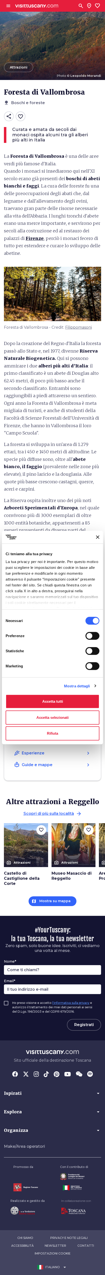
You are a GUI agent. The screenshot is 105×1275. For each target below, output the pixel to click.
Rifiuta (52, 733)
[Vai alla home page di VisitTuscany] (36, 6)
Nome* (10, 961)
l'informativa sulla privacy (70, 1003)
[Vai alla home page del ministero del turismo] (74, 1187)
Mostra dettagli (77, 686)
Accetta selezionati (52, 717)
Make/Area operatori (24, 1146)
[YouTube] (67, 1074)
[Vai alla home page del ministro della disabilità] (74, 1176)
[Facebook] (15, 1074)
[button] (52, 1093)
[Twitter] (26, 1074)
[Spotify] (90, 1074)
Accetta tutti (52, 701)
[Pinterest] (56, 1074)
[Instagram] (36, 1074)
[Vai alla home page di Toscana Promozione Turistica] (76, 1211)
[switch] (92, 636)
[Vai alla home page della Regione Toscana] (25, 1187)
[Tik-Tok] (46, 1074)
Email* (9, 981)
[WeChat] (79, 1074)
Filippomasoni (78, 327)
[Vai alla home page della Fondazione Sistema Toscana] (27, 1211)
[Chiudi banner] (97, 537)
